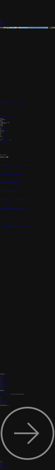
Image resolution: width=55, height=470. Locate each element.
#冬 (23, 102)
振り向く (2, 131)
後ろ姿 (6, 131)
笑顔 (2, 129)
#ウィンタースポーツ (3, 102)
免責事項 (2, 466)
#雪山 (25, 102)
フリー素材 (2, 101)
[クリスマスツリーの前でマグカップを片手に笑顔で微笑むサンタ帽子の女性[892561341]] (16, 336)
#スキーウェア (8, 102)
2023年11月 (2, 385)
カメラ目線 (8, 131)
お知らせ (2, 22)
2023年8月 (2, 387)
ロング (2, 137)
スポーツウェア (3, 132)
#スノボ (19, 102)
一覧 (0, 300)
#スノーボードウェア (15, 102)
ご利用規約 (2, 401)
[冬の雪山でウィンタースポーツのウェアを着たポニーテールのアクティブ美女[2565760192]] (16, 263)
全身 (2, 126)
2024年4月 (2, 381)
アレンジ (5, 137)
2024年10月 (2, 376)
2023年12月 (2, 384)
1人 (1, 134)
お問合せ (1, 25)
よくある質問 (3, 400)
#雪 (24, 102)
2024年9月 (2, 377)
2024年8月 (2, 378)
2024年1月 (2, 383)
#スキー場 (11, 102)
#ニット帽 (21, 102)
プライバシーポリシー (4, 467)
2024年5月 (2, 380)
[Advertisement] (16, 109)
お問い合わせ (3, 403)
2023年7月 (2, 388)
